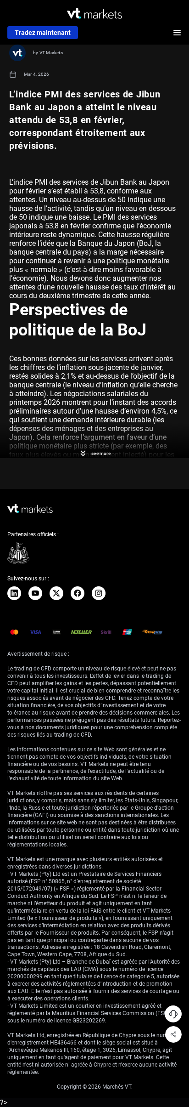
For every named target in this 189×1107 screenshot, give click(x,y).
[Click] (14, 593)
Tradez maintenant (43, 32)
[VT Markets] (94, 14)
